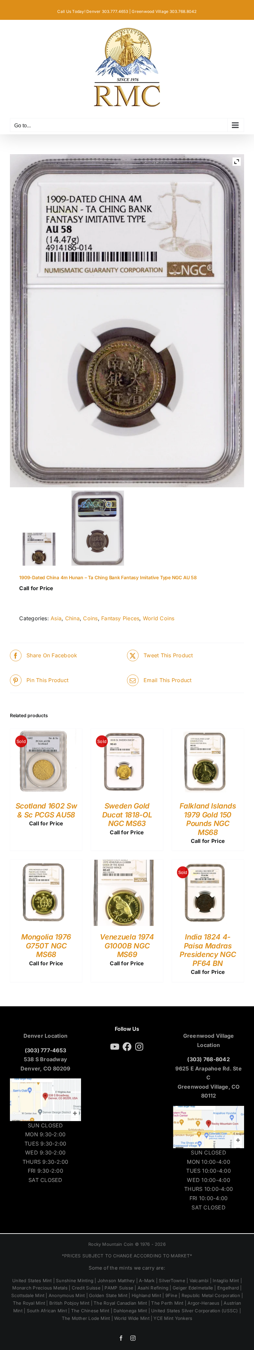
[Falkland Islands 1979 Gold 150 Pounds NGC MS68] (205, 733)
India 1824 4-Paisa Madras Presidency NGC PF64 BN (208, 950)
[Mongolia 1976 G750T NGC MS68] (43, 864)
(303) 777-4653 (45, 1050)
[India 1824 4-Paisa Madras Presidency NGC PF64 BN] (205, 864)
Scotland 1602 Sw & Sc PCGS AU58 (46, 810)
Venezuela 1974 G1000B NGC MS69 (127, 946)
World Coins (159, 618)
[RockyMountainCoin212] (97, 528)
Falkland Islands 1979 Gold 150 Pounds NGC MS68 (208, 819)
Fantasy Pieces (120, 618)
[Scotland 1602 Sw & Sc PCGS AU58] (43, 733)
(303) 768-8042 (208, 1059)
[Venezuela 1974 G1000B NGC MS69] (124, 864)
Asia (56, 618)
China (72, 618)
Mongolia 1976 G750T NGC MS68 (46, 946)
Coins (90, 618)
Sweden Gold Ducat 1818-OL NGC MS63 (127, 815)
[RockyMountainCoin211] (39, 549)
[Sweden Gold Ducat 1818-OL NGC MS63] (124, 733)
